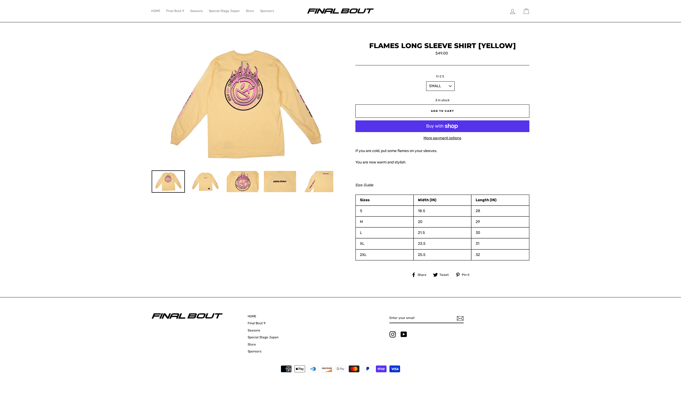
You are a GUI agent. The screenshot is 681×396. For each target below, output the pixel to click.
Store (250, 11)
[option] (245, 104)
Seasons (196, 11)
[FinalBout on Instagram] (392, 334)
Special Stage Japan (224, 11)
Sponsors (267, 11)
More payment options (442, 138)
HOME (155, 11)
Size (440, 76)
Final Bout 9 (175, 11)
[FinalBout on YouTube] (404, 334)
